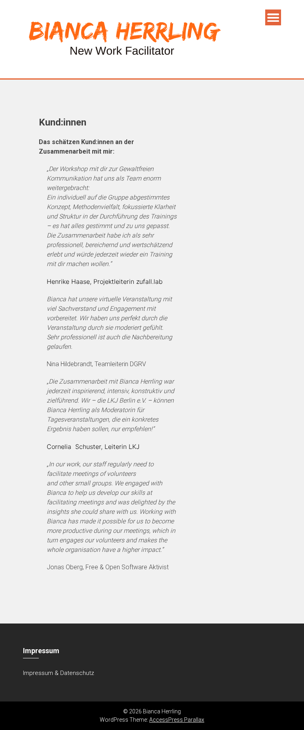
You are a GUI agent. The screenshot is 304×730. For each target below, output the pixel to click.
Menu (273, 17)
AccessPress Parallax (176, 720)
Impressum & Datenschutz (58, 673)
